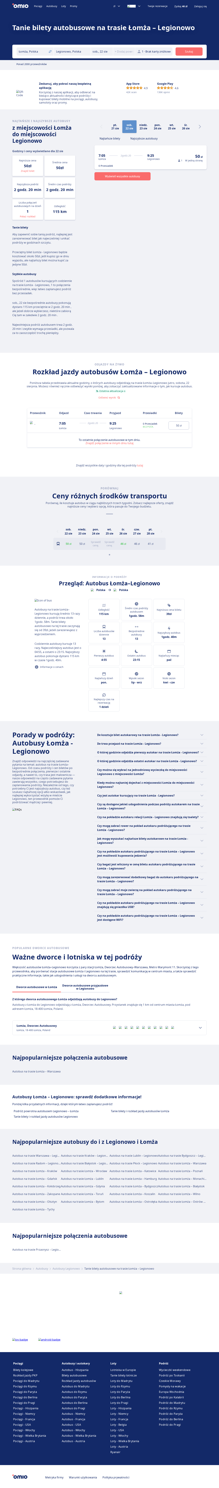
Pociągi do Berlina (25, 1397)
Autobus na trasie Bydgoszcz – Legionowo (185, 1156)
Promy (73, 6)
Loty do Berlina (120, 1397)
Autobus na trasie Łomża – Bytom (82, 1202)
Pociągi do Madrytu (26, 1381)
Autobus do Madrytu (75, 1386)
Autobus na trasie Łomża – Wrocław (84, 1171)
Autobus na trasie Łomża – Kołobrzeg (36, 1186)
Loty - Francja (119, 1419)
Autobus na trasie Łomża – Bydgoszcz (134, 1186)
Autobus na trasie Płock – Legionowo (133, 1163)
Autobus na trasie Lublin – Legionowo (134, 1156)
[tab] (109, 138)
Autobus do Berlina (74, 1403)
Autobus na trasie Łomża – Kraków (34, 1171)
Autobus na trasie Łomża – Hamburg (133, 1179)
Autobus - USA (71, 1425)
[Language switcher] (134, 6)
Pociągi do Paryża (25, 1392)
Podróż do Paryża (171, 1414)
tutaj (140, 465)
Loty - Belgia (118, 1425)
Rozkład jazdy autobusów (79, 1381)
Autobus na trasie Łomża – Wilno (179, 1194)
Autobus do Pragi (73, 1408)
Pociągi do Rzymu (25, 1386)
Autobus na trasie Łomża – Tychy (33, 1209)
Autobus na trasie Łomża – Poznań (180, 1171)
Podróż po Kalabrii (171, 1397)
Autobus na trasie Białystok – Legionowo (87, 1163)
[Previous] (57, 531)
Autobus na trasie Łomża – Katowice (133, 1171)
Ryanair (115, 1452)
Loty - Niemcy (119, 1414)
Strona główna (21, 1268)
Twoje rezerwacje (158, 6)
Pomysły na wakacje (172, 1386)
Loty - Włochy (119, 1436)
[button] (102, 51)
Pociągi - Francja (24, 1419)
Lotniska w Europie (123, 1370)
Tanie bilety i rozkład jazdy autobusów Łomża (140, 1111)
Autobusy (51, 6)
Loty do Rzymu (120, 1386)
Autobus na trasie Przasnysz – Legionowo (39, 1249)
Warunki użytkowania (83, 1477)
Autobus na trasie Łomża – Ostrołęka (133, 1202)
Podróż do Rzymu (171, 1408)
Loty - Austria (119, 1446)
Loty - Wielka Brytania (124, 1441)
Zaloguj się (200, 6)
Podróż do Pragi (170, 1425)
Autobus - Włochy (73, 1430)
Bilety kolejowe (23, 1370)
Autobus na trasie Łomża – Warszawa (36, 1071)
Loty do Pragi (119, 1403)
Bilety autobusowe (74, 1375)
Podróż (163, 1363)
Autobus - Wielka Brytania (79, 1436)
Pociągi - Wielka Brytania (29, 1436)
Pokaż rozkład (27, 216)
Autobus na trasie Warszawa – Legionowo (39, 1156)
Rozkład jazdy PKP (25, 1375)
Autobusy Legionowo (66, 1268)
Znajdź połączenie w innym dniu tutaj (109, 442)
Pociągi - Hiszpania (25, 1408)
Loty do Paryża (120, 1392)
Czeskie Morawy (170, 1381)
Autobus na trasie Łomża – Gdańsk (34, 1179)
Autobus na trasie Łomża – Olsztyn (34, 1202)
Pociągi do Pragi (24, 1403)
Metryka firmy (54, 1477)
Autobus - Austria (73, 1441)
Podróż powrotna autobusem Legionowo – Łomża (46, 1111)
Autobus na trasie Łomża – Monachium (183, 1179)
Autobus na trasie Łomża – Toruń (82, 1194)
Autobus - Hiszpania (75, 1370)
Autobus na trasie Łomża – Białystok (181, 1186)
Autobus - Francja (73, 1419)
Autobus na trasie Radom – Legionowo (37, 1163)
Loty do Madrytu (121, 1381)
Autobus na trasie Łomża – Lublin (82, 1179)
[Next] (200, 126)
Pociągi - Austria (24, 1441)
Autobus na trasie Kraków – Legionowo (86, 1156)
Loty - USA (117, 1430)
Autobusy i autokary (76, 1363)
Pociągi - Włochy (24, 1430)
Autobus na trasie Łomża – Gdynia (83, 1186)
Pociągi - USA (22, 1425)
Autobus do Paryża (74, 1397)
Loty (63, 6)
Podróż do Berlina (171, 1419)
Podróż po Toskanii (172, 1375)
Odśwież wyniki (107, 397)
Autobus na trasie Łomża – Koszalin (132, 1194)
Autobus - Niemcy (73, 1414)
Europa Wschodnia (171, 1392)
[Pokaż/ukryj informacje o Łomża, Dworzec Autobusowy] (200, 1028)
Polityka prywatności (115, 1477)
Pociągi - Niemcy (24, 1414)
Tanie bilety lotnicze (123, 1375)
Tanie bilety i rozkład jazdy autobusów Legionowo (46, 1116)
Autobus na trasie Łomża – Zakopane (36, 1194)
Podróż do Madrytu (172, 1403)
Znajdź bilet (27, 171)
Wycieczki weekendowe (174, 1370)
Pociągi (38, 6)
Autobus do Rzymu (74, 1392)
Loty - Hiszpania (121, 1408)
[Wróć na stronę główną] (23, 6)
